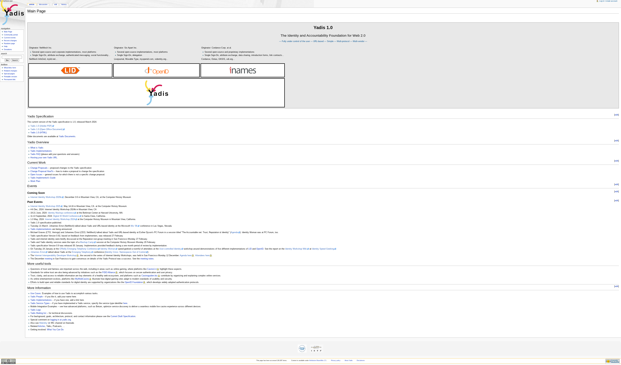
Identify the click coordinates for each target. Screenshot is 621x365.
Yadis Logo (35, 310)
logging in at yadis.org (60, 320)
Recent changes (10, 41)
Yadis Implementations (41, 151)
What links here (10, 68)
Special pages (9, 74)
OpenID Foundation (134, 282)
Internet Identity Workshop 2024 (60, 219)
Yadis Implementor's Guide (42, 178)
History (64, 4)
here (125, 303)
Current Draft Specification (123, 316)
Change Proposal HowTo (41, 171)
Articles (41, 326)
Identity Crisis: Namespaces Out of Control (125, 252)
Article (31, 4)
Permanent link (10, 79)
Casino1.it (152, 269)
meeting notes (147, 259)
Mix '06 (134, 226)
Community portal (11, 35)
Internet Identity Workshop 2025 (45, 206)
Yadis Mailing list (38, 313)
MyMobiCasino (82, 279)
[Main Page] (12, 12)
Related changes (10, 71)
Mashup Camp (87, 242)
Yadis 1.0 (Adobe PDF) (41, 126)
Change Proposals (39, 168)
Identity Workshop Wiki (296, 249)
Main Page (8, 32)
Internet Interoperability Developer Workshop (55, 255)
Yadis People (36, 297)
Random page (9, 43)
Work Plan (35, 181)
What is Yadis (36, 148)
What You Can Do (55, 329)
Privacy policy (335, 360)
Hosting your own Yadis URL (43, 157)
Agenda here (185, 255)
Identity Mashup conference (61, 213)
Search (4, 54)
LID (250, 249)
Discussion (43, 4)
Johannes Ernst (37, 252)
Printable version (10, 77)
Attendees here (202, 255)
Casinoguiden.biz (150, 276)
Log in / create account (608, 1)
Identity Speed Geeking (323, 249)
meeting (48, 259)
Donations (8, 49)
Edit (55, 4)
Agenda (234, 232)
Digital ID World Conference (66, 216)
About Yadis (349, 360)
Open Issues (36, 174)
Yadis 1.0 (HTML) (38, 132)
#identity (43, 323)
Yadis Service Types (40, 303)
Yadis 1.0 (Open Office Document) (46, 129)
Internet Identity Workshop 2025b (45, 197)
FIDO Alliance (108, 272)
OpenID (259, 249)
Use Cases (35, 293)
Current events (10, 38)
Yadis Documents (67, 136)
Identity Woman (107, 249)
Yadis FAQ (35, 154)
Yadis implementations (41, 229)
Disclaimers (361, 360)
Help (5, 46)
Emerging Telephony (81, 252)
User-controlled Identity (170, 249)
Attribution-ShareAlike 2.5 (317, 360)
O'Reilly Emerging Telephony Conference (79, 249)
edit (616, 115)
